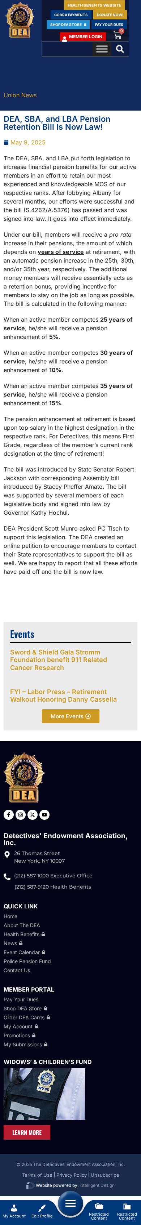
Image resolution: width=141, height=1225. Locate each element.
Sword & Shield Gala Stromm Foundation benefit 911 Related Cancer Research (58, 659)
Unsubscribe (105, 1175)
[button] (120, 49)
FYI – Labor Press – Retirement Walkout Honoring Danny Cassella (63, 695)
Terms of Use (37, 1175)
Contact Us (17, 970)
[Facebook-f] (9, 815)
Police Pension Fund (27, 961)
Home (10, 916)
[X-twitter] (32, 815)
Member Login (85, 36)
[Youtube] (44, 815)
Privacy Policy (71, 1175)
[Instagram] (21, 815)
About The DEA (22, 925)
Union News (20, 95)
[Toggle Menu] (102, 48)
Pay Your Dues (21, 999)
